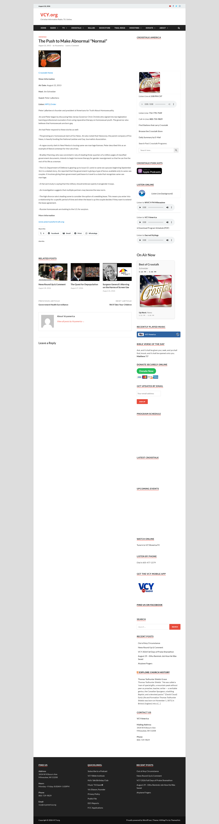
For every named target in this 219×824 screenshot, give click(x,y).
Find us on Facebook (149, 604)
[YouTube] (170, 6)
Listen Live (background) (162, 193)
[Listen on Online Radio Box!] (177, 335)
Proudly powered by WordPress (139, 820)
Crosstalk (76, 28)
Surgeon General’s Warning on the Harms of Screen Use (116, 286)
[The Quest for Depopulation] (85, 281)
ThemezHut (175, 820)
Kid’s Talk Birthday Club (98, 780)
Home (43, 28)
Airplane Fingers (145, 663)
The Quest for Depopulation (84, 284)
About (163, 28)
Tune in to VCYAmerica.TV (148, 545)
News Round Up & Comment (52, 284)
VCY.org (49, 15)
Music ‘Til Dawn (95, 785)
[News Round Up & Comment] (53, 281)
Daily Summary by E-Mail (150, 137)
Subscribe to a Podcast (97, 771)
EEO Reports (93, 803)
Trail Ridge (119, 28)
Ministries (134, 28)
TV (63, 28)
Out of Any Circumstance (149, 643)
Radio (53, 28)
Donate (149, 28)
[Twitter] (176, 6)
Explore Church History (154, 672)
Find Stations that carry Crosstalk (153, 125)
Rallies (91, 28)
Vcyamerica (59, 46)
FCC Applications (95, 807)
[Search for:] (158, 627)
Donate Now (146, 371)
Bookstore (104, 28)
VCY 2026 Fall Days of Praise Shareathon (156, 651)
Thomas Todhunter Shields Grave (152, 679)
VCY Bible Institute (96, 775)
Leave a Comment (72, 46)
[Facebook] (173, 6)
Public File (92, 798)
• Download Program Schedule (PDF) (153, 228)
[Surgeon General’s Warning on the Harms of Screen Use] (117, 281)
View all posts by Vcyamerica (70, 321)
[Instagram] (179, 6)
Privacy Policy (94, 794)
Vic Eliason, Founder (96, 789)
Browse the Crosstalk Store (150, 131)
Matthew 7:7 (142, 356)
